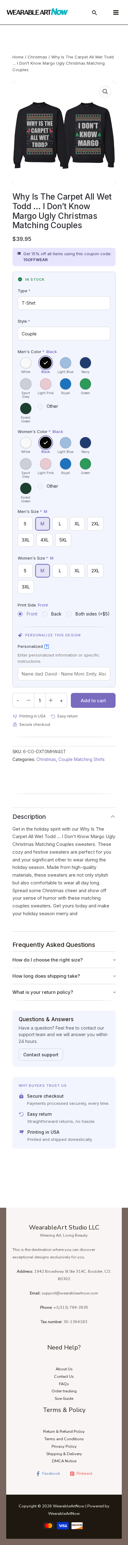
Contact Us (64, 1376)
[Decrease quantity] (28, 700)
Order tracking (64, 1391)
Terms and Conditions (64, 1439)
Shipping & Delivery (64, 1454)
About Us (64, 1369)
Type (24, 290)
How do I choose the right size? (47, 960)
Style (24, 321)
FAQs (64, 1384)
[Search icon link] (95, 13)
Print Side (33, 604)
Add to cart (93, 700)
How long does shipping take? (46, 976)
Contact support (40, 1054)
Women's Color (40, 431)
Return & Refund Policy (64, 1431)
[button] (105, 91)
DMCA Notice (64, 1461)
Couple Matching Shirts (81, 759)
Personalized (33, 646)
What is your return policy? (42, 992)
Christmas (37, 56)
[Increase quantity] (51, 700)
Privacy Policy (64, 1446)
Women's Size (35, 558)
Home (18, 56)
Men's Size (32, 511)
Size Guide (64, 1398)
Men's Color (37, 351)
